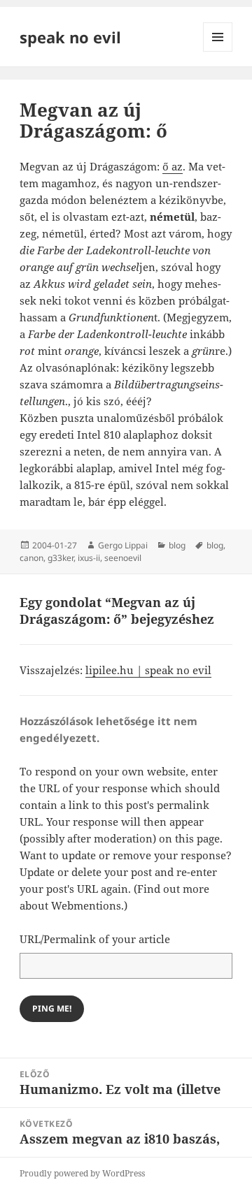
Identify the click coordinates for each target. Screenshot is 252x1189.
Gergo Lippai (123, 545)
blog (177, 545)
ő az (172, 166)
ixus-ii (89, 558)
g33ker (61, 558)
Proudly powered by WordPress (82, 1173)
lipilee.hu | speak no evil (148, 670)
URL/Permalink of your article (95, 939)
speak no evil (70, 37)
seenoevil (122, 558)
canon (31, 558)
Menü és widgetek (218, 51)
